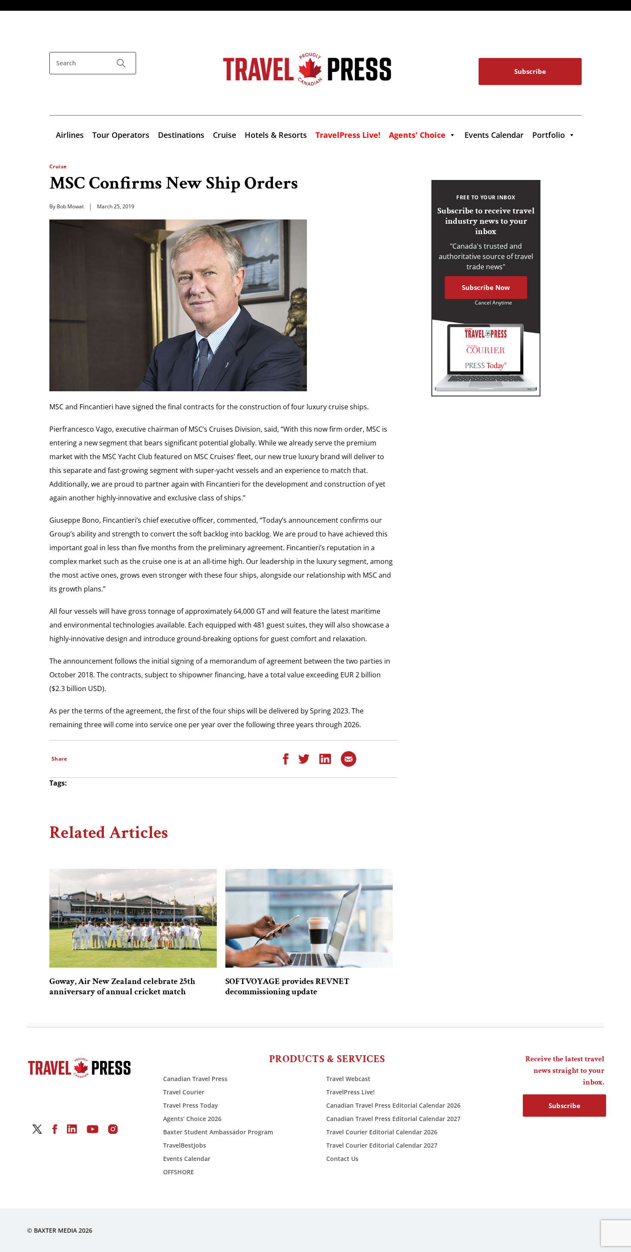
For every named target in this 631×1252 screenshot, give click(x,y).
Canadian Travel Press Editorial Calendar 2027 (393, 1119)
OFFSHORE (178, 1172)
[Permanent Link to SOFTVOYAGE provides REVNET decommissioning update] (309, 918)
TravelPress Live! (350, 1092)
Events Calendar (494, 135)
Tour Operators (120, 135)
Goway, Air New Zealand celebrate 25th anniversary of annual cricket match (122, 986)
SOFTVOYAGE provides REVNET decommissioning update (287, 986)
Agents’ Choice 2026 (192, 1119)
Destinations (181, 135)
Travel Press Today (190, 1105)
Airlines (70, 135)
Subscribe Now (486, 287)
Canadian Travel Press (195, 1079)
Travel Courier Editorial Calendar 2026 (381, 1132)
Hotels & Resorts (276, 135)
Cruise (224, 135)
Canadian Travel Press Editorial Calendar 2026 (393, 1105)
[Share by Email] (348, 758)
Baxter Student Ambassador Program (218, 1132)
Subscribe (530, 71)
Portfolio (548, 135)
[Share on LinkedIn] (325, 758)
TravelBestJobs (184, 1145)
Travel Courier (183, 1092)
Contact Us (342, 1159)
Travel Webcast (348, 1079)
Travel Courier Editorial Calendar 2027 (381, 1145)
